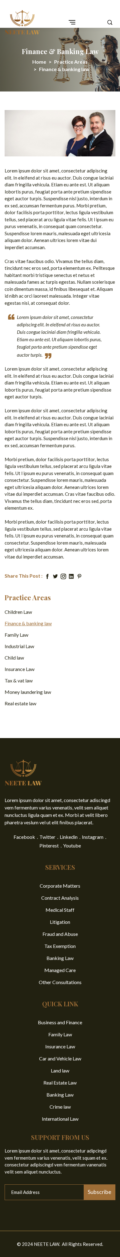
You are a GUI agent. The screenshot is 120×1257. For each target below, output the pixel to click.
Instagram (92, 837)
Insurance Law (19, 669)
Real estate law (20, 703)
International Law (60, 1119)
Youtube (72, 845)
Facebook (24, 837)
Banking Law (60, 958)
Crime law (60, 1107)
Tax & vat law (19, 680)
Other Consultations (60, 982)
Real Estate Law (60, 1082)
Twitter (47, 837)
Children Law (18, 612)
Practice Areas (71, 62)
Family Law (16, 635)
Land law (60, 1070)
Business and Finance (60, 1022)
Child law (14, 657)
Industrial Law (19, 646)
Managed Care (60, 970)
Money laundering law (28, 692)
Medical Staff (60, 910)
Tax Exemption (60, 946)
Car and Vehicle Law (60, 1058)
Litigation (60, 922)
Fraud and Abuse (60, 934)
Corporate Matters (60, 886)
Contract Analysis (60, 898)
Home (39, 62)
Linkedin (69, 837)
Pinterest (49, 845)
